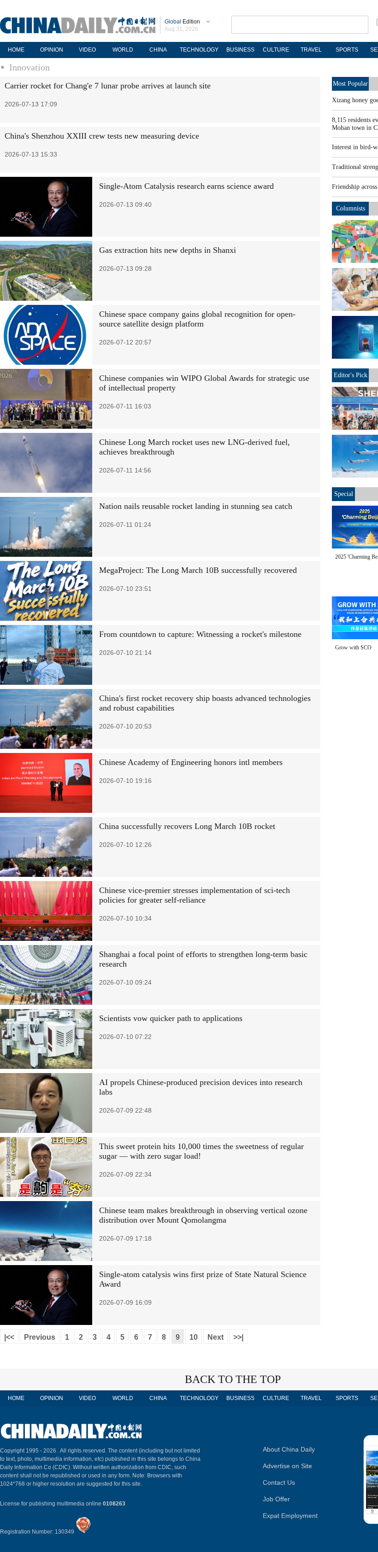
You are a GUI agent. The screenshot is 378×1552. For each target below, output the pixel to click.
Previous (39, 1337)
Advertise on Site (287, 1466)
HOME (16, 50)
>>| (238, 1337)
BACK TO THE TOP (233, 1379)
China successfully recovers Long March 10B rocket (187, 826)
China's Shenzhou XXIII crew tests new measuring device (102, 135)
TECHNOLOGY (199, 50)
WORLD (122, 50)
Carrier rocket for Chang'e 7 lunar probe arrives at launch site (108, 85)
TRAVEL (311, 50)
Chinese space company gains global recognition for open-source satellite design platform (197, 318)
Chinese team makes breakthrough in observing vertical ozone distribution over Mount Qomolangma (203, 1215)
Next (215, 1337)
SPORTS (347, 50)
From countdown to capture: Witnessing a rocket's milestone (200, 634)
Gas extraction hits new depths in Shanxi (167, 250)
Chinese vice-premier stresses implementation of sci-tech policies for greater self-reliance (194, 895)
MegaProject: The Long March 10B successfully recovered (198, 570)
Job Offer (276, 1499)
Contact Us (279, 1482)
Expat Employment (290, 1515)
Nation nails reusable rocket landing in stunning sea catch (195, 506)
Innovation (29, 67)
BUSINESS (240, 50)
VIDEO (87, 50)
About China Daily (289, 1449)
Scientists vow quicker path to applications (170, 1018)
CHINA (158, 50)
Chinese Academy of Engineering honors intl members (191, 762)
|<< (9, 1337)
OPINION (51, 50)
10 (193, 1337)
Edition (182, 21)
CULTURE (276, 50)
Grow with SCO (353, 647)
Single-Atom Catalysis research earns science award (186, 186)
